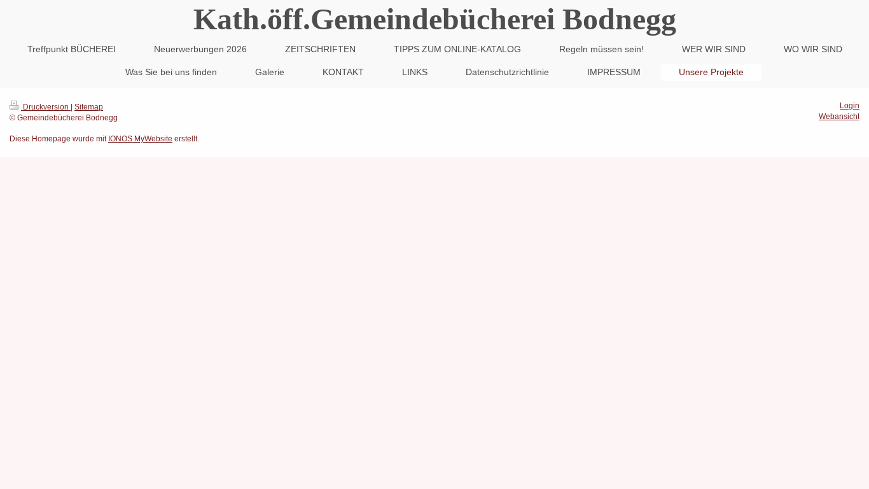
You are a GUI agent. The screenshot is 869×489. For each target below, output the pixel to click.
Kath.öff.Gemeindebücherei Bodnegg (434, 19)
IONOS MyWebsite (140, 138)
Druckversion (46, 107)
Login (849, 105)
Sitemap (88, 107)
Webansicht (839, 116)
